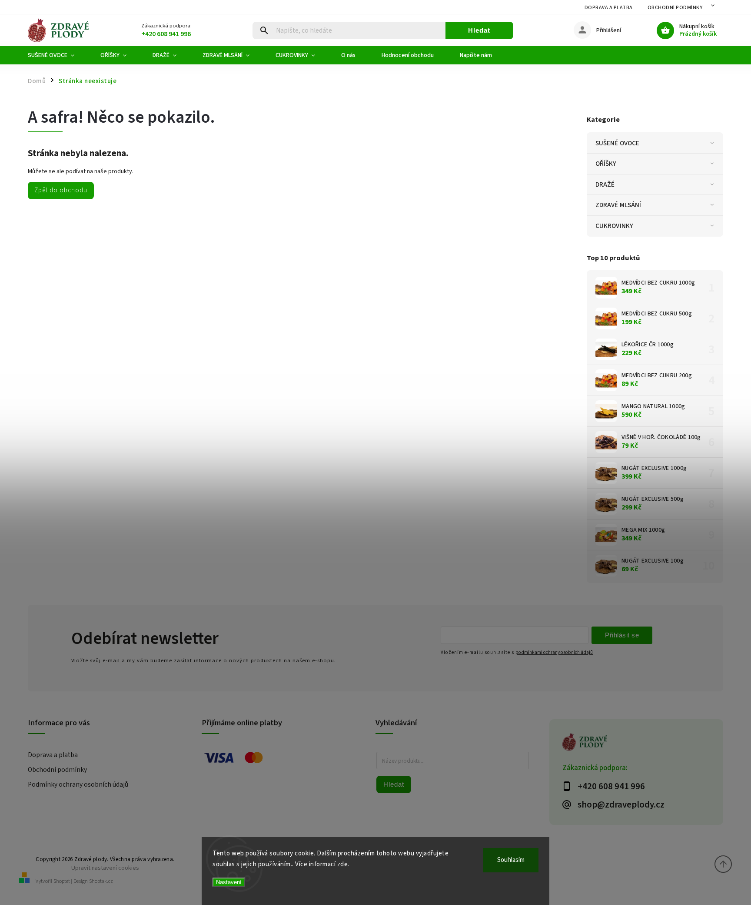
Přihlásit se (622, 635)
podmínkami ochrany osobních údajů (554, 652)
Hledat (479, 30)
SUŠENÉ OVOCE (617, 143)
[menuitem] (57, 55)
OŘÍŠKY (606, 163)
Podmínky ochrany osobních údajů (78, 784)
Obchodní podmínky (675, 7)
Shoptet (61, 881)
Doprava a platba (609, 7)
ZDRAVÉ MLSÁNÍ (618, 205)
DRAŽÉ (605, 184)
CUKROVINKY (614, 226)
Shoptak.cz (101, 881)
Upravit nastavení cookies (105, 867)
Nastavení (229, 882)
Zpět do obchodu (60, 190)
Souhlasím (511, 860)
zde (342, 864)
